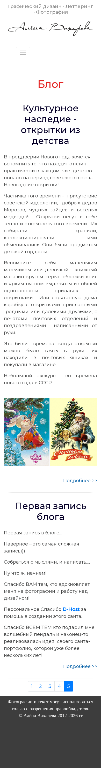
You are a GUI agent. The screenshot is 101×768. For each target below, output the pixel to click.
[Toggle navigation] (23, 52)
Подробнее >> (80, 480)
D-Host (71, 609)
